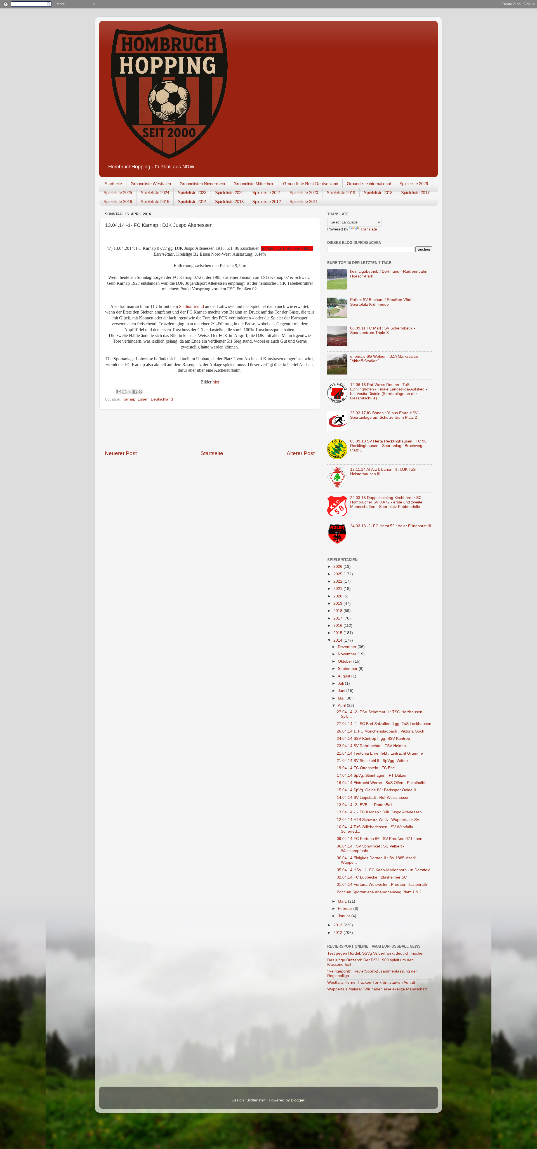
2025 (338, 574)
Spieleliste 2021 (266, 192)
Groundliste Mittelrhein (254, 183)
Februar (345, 909)
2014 (338, 640)
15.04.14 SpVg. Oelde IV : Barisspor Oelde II (376, 790)
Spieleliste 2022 (229, 192)
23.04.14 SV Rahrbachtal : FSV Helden (371, 746)
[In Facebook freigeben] (135, 391)
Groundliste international (369, 183)
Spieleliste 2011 (303, 201)
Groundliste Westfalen (151, 183)
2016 (338, 625)
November (347, 654)
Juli (341, 683)
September (348, 669)
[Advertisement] (210, 429)
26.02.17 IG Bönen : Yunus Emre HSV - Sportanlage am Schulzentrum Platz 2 (385, 415)
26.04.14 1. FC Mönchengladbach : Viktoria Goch (380, 731)
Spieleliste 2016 (117, 201)
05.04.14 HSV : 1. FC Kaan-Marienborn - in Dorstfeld (383, 870)
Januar (344, 916)
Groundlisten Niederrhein (202, 183)
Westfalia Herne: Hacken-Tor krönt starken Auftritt (371, 982)
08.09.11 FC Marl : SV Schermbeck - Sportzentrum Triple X (382, 330)
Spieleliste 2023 (192, 192)
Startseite (113, 183)
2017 (338, 618)
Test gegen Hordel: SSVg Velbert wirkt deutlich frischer (375, 953)
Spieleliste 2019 (341, 192)
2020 (338, 596)
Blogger (297, 1100)
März (343, 901)
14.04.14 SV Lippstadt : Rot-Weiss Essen (373, 797)
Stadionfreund (192, 306)
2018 (338, 611)
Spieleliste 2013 (229, 201)
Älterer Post (301, 453)
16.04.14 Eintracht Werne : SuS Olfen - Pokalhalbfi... (383, 783)
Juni (342, 691)
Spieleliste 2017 (415, 192)
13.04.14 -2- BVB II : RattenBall (364, 805)
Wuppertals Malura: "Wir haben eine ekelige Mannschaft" (377, 989)
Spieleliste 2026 (413, 183)
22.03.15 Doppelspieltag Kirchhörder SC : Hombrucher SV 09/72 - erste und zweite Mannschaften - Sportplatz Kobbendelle (387, 502)
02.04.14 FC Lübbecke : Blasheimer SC (372, 877)
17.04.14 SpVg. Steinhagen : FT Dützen (372, 775)
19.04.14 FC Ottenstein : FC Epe (366, 768)
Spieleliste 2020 (303, 192)
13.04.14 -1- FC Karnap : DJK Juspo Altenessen (379, 812)
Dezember (347, 647)
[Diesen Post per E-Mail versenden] (119, 391)
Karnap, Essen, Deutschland (148, 399)
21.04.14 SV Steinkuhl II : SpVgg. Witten (372, 761)
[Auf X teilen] (130, 391)
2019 (338, 603)
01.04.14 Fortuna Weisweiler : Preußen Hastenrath (382, 884)
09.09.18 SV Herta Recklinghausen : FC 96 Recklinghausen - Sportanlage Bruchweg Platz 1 (388, 445)
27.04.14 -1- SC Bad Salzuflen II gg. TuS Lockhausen (384, 724)
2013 (338, 925)
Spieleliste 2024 (155, 192)
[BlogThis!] (124, 391)
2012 (338, 933)
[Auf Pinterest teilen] (140, 391)
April (342, 705)
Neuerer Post (121, 453)
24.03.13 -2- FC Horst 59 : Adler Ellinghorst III (390, 526)
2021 (338, 589)
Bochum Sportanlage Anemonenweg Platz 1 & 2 (379, 892)
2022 (338, 581)
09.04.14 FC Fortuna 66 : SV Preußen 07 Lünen (379, 839)
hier (216, 382)
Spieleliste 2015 (155, 201)
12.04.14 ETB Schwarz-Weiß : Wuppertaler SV (378, 820)
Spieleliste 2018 (378, 192)
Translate (369, 229)
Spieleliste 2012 (266, 201)
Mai (341, 698)
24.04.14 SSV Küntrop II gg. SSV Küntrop (373, 738)
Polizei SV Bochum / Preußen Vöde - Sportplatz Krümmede (382, 302)
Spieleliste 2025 (117, 192)
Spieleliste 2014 (192, 201)
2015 (338, 633)
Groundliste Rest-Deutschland (310, 183)
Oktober (345, 661)
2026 (338, 566)
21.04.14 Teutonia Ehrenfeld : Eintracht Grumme (380, 753)
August (344, 676)
